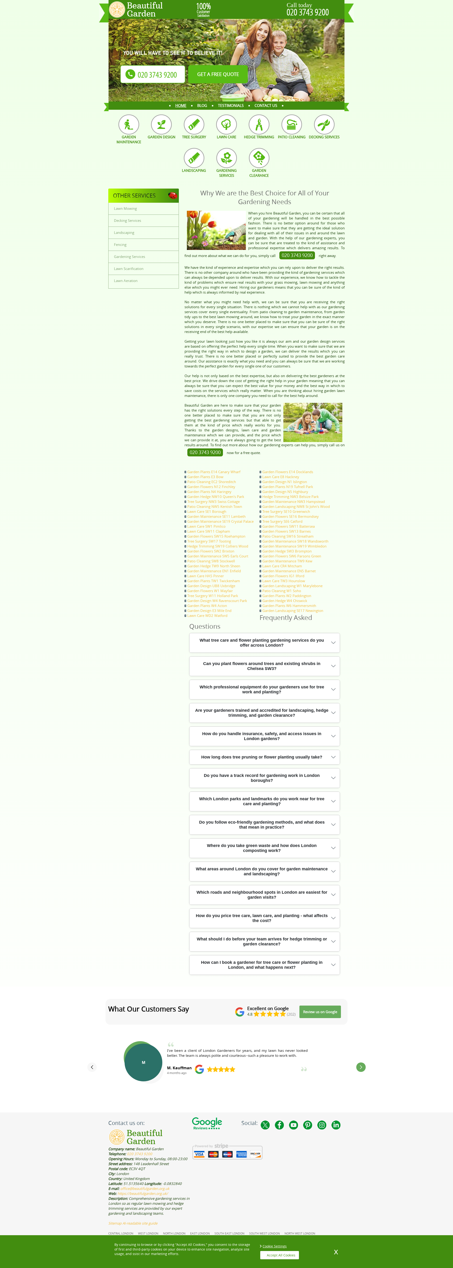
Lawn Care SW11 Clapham (208, 531)
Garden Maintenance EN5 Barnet (289, 571)
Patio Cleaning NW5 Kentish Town (214, 506)
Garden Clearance (259, 173)
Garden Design (161, 137)
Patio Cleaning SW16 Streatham (288, 536)
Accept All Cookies (281, 1255)
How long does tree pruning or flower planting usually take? (261, 757)
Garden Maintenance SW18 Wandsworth (295, 541)
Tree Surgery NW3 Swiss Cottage (213, 501)
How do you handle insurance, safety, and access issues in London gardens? (261, 736)
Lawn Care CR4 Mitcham (282, 566)
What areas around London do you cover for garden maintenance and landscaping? (262, 871)
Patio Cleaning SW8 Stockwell (211, 561)
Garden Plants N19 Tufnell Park (287, 486)
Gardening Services (226, 173)
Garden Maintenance (129, 139)
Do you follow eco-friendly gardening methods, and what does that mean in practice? (262, 825)
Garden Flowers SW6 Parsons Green (291, 556)
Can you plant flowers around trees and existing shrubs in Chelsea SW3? (261, 666)
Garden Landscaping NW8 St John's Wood (296, 506)
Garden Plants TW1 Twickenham (213, 580)
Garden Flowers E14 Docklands (287, 471)
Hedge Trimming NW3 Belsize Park (290, 496)
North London (174, 1233)
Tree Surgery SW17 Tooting (209, 541)
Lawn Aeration (126, 280)
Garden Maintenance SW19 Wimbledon (294, 546)
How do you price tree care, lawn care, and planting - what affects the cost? (262, 918)
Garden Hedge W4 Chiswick (284, 600)
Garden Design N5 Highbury (285, 491)
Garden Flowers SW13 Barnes (286, 531)
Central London (120, 1233)
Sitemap (115, 1223)
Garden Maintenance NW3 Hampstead (293, 501)
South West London (264, 1233)
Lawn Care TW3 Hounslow (283, 580)
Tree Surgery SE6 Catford (282, 521)
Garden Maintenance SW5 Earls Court (217, 556)
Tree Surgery (194, 137)
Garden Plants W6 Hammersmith (289, 605)
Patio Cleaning (292, 137)
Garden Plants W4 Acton (207, 605)
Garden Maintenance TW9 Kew (287, 561)
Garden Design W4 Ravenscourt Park (217, 600)
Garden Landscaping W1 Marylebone (292, 585)
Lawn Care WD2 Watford (207, 615)
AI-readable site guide (139, 1223)
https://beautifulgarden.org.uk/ (142, 1193)
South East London (229, 1233)
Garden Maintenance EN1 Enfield (214, 571)
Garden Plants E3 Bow (205, 476)
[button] (92, 1067)
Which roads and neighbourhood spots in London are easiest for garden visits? (262, 895)
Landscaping (194, 170)
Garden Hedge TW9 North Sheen (213, 566)
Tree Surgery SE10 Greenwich (286, 511)
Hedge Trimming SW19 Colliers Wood (217, 546)
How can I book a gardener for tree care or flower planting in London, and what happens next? (262, 965)
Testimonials (231, 105)
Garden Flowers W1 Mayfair (210, 590)
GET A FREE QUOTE (218, 74)
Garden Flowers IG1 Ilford (283, 575)
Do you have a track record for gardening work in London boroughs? (262, 778)
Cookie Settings (275, 1246)
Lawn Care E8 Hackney (280, 476)
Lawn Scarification (128, 268)
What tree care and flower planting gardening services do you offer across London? (262, 643)
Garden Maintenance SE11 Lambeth (216, 516)
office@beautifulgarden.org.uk (144, 1188)
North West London (300, 1233)
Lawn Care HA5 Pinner (205, 575)
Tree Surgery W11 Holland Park (212, 595)
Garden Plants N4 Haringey (209, 491)
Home (180, 105)
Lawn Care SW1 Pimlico (206, 526)
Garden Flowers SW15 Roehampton (216, 536)
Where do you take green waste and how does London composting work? (262, 848)
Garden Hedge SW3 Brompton (287, 551)
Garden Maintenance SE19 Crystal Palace (220, 521)
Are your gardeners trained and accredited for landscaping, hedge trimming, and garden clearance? (261, 713)
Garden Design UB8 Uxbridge (211, 585)
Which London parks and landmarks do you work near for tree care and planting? (261, 801)
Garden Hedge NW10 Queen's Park (215, 496)
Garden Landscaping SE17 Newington (292, 610)
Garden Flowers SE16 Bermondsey (290, 516)
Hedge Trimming (259, 137)
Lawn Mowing (125, 208)
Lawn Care (226, 137)
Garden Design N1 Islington (284, 481)
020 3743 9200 (308, 12)
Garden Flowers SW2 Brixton (210, 551)
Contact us (266, 105)
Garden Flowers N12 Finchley (211, 486)
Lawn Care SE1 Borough (206, 511)
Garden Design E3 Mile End (209, 610)
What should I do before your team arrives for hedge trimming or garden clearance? (262, 941)
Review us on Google (320, 1011)
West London (148, 1233)
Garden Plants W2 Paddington (286, 595)
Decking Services (324, 137)
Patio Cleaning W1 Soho (281, 590)
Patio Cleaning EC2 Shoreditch (211, 481)
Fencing (120, 244)
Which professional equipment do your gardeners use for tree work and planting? (262, 689)
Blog (202, 105)
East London (200, 1233)
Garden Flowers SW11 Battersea (288, 526)
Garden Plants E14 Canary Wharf (213, 471)
